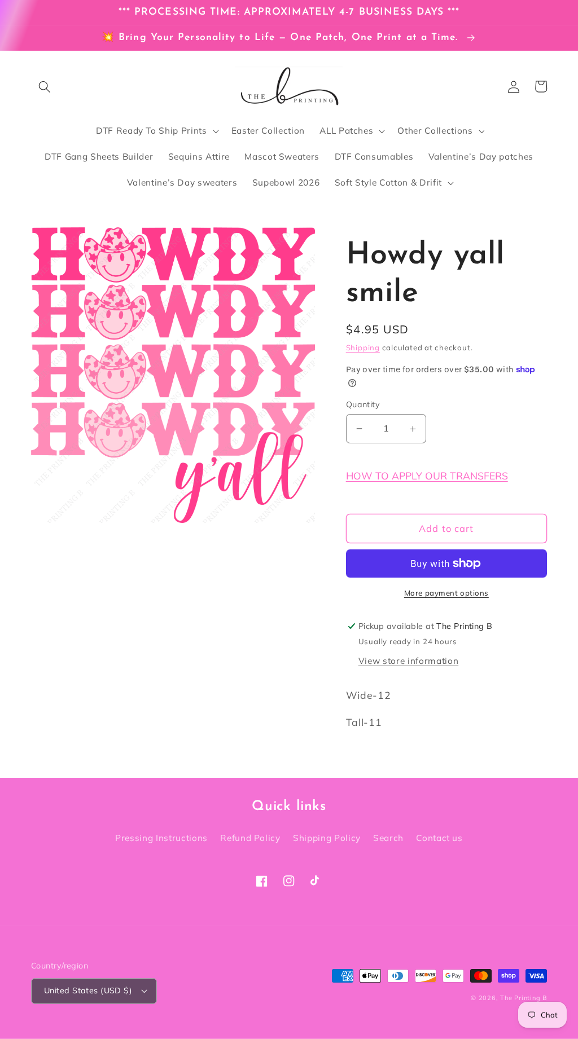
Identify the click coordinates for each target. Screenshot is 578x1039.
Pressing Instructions (161, 838)
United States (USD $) (88, 990)
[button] (44, 86)
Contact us (439, 838)
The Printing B (523, 998)
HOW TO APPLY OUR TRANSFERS (427, 475)
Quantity (363, 404)
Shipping (363, 347)
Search (388, 838)
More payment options (446, 592)
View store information (408, 660)
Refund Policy (250, 838)
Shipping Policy (327, 838)
